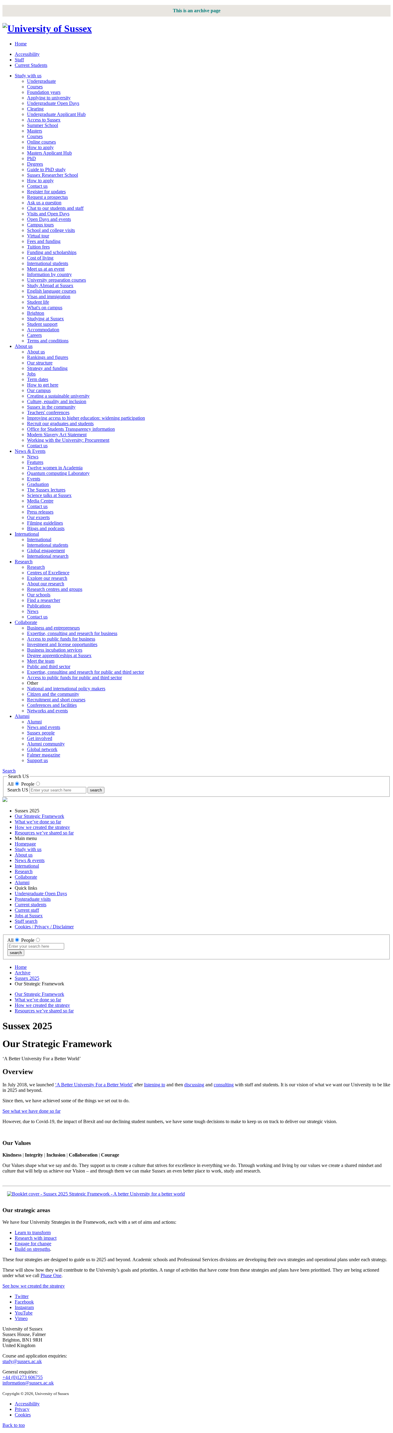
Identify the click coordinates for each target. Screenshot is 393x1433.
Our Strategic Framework (39, 816)
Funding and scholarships (51, 252)
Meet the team (40, 661)
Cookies (23, 1414)
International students (47, 263)
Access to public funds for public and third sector (74, 677)
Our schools (38, 594)
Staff (19, 59)
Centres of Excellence (48, 572)
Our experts (38, 517)
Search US (17, 789)
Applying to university (49, 97)
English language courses (51, 291)
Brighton (35, 313)
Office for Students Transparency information (71, 429)
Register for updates (46, 191)
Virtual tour (38, 235)
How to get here (42, 384)
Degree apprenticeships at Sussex (59, 655)
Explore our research (47, 578)
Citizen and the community (53, 694)
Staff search (26, 921)
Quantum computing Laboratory (58, 473)
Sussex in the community (51, 407)
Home (21, 43)
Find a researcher (43, 600)
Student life (38, 302)
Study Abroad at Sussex (50, 285)
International (27, 534)
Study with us (28, 75)
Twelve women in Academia (55, 467)
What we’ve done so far (38, 821)
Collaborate (26, 622)
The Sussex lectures (46, 489)
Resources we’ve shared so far (44, 832)
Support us (37, 760)
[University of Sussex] (47, 28)
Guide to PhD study (46, 169)
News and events (43, 727)
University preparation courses (56, 280)
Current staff (27, 910)
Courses (35, 86)
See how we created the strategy (33, 1286)
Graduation (38, 484)
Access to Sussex (43, 119)
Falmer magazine (43, 754)
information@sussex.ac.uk (28, 1382)
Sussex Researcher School (52, 175)
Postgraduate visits (33, 899)
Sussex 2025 (27, 978)
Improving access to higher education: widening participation (86, 418)
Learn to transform (33, 1232)
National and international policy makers (66, 688)
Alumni (22, 716)
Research (24, 561)
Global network (42, 749)
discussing (194, 1084)
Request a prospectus (47, 197)
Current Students (31, 65)
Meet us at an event (45, 269)
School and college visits (51, 230)
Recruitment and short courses (56, 699)
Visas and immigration (48, 296)
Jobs (31, 373)
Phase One (51, 1275)
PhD (31, 158)
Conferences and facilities (52, 705)
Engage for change (33, 1243)
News (32, 456)
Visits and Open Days (48, 213)
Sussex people (41, 732)
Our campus (39, 390)
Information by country (49, 274)
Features (35, 462)
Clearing (35, 108)
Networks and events (47, 710)
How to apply (40, 147)
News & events (30, 860)
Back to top (13, 1425)
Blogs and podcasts (45, 528)
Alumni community (46, 743)
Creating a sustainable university (58, 396)
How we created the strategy (42, 827)
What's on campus (44, 307)
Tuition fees (38, 246)
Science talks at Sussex (49, 495)
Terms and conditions (47, 340)
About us (24, 346)
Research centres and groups (54, 589)
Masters (34, 130)
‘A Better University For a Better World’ (94, 1084)
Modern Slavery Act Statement (57, 434)
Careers (34, 335)
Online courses (41, 141)
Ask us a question (44, 202)
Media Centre (40, 500)
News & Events (30, 451)
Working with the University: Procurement (68, 440)
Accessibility (27, 54)
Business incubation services (54, 650)
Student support (42, 324)
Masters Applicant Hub (49, 153)
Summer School (42, 125)
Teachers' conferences (48, 412)
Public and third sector (48, 666)
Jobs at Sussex (29, 915)
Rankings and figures (47, 357)
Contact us (37, 186)
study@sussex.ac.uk (22, 1361)
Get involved (39, 738)
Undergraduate (41, 81)
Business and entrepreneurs (53, 627)
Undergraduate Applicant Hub (56, 114)
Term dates (37, 379)
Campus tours (40, 224)
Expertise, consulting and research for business (72, 633)
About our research (45, 583)
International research (47, 556)
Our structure (40, 362)
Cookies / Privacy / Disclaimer (44, 926)
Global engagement (46, 550)
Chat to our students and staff (55, 208)
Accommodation (43, 329)
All (10, 784)
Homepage (25, 843)
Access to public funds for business (61, 638)
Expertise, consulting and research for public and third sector (85, 672)
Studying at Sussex (45, 318)
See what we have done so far (31, 1111)
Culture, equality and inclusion (56, 401)
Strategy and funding (47, 368)
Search (9, 770)
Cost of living (40, 257)
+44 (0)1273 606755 (22, 1377)
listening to (154, 1084)
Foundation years (43, 92)
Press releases (40, 511)
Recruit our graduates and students (60, 423)
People (27, 784)
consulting (224, 1084)
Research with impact (35, 1238)
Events (33, 478)
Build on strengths (32, 1249)
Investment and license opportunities (62, 644)
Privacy (22, 1409)
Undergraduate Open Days (53, 103)
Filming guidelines (45, 523)
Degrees (35, 164)
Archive (22, 972)
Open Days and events (49, 219)
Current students (30, 904)
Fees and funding (43, 241)
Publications (39, 605)
